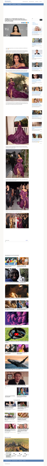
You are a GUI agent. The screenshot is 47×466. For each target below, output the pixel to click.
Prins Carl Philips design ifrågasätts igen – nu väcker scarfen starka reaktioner (10, 419)
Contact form (36, 1)
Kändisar (10, 4)
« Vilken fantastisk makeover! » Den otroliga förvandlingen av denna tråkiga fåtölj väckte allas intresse (37, 116)
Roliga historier (19, 4)
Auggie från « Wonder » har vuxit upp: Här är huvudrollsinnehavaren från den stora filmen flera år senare (37, 68)
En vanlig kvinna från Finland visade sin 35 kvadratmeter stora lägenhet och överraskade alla (37, 44)
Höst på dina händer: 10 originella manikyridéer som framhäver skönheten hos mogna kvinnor (22, 419)
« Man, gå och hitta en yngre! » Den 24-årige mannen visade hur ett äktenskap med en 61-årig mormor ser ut (37, 139)
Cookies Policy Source (25, 1)
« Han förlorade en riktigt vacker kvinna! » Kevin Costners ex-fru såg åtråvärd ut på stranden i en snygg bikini (37, 104)
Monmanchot (8, 1)
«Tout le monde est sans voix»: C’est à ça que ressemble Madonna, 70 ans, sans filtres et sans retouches (37, 32)
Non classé (14, 22)
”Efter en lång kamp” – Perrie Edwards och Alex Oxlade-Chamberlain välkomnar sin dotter (23, 408)
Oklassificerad (14, 4)
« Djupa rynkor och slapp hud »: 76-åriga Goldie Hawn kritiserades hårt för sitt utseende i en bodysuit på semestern (37, 92)
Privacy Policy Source (31, 1)
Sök (32, 18)
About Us (41, 1)
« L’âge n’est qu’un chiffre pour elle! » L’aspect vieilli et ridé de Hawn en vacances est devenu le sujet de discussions (22, 430)
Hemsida (6, 4)
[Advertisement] (23, 11)
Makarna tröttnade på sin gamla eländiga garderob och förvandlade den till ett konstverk (37, 128)
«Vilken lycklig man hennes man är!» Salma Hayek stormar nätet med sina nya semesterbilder (10, 430)
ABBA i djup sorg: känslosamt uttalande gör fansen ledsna (9, 407)
